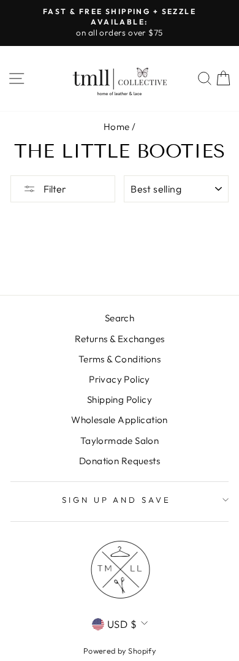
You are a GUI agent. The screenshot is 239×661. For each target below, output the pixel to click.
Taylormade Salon (119, 440)
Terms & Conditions (119, 359)
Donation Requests (119, 461)
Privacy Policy (119, 379)
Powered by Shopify (119, 650)
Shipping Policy (119, 399)
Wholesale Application (119, 420)
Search (119, 318)
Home (117, 126)
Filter (54, 189)
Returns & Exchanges (120, 339)
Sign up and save (117, 500)
